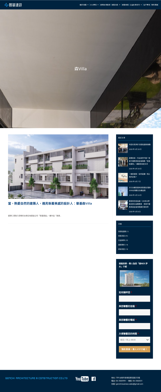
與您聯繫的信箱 (128, 306)
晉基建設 (11, 209)
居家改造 (121, 249)
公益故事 (121, 240)
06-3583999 (121, 381)
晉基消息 (41, 209)
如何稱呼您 (125, 292)
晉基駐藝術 (122, 231)
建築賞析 (121, 245)
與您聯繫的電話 (128, 319)
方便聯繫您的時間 (129, 333)
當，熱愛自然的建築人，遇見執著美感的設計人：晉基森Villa (50, 203)
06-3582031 (138, 381)
